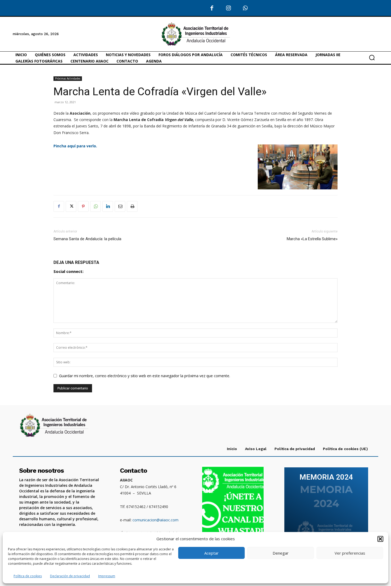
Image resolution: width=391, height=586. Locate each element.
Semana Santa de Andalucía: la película (87, 238)
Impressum (106, 576)
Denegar (281, 553)
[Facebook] (212, 8)
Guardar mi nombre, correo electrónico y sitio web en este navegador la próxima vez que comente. (144, 375)
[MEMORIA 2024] (326, 507)
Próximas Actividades (67, 78)
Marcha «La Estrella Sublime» (312, 238)
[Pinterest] (83, 206)
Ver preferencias (350, 553)
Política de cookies (28, 576)
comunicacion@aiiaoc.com (155, 519)
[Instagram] (229, 8)
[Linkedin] (107, 206)
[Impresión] (132, 206)
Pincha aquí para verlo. (75, 145)
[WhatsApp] (245, 8)
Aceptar (211, 553)
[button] (380, 539)
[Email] (120, 206)
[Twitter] (71, 206)
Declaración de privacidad (70, 576)
